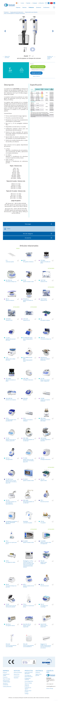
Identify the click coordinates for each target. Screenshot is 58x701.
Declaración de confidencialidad (6, 681)
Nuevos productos (18, 672)
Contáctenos (46, 7)
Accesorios (28, 238)
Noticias (24, 7)
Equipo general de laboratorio (28, 673)
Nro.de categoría (28, 234)
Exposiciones (16, 674)
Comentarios (16, 676)
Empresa (18, 7)
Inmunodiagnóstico (29, 681)
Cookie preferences (7, 686)
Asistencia (38, 7)
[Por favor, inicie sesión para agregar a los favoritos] (30, 56)
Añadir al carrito (36, 73)
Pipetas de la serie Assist (7, 57)
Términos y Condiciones (5, 684)
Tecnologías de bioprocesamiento (29, 676)
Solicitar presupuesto (38, 67)
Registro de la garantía (38, 675)
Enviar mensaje (49, 688)
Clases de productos (27, 685)
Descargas (28, 224)
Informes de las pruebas (28, 691)
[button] (52, 31)
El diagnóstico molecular (28, 679)
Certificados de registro (28, 688)
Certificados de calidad (6, 675)
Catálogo (26, 693)
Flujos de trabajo (6, 679)
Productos (31, 7)
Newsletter (16, 677)
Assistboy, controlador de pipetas (50, 57)
